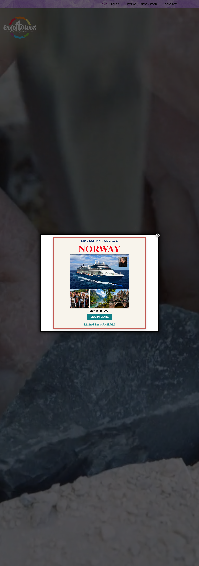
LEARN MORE (100, 316)
